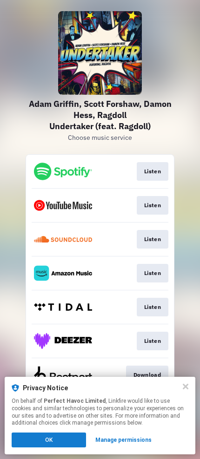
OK (49, 440)
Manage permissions (123, 440)
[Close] (185, 386)
